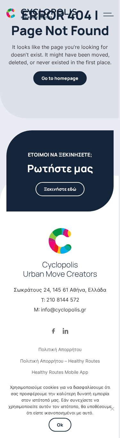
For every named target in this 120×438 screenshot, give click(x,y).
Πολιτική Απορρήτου (60, 349)
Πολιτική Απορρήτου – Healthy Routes (60, 361)
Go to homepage (60, 78)
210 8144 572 (62, 299)
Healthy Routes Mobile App (60, 372)
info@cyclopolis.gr (63, 309)
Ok (60, 425)
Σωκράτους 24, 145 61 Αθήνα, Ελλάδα (60, 290)
